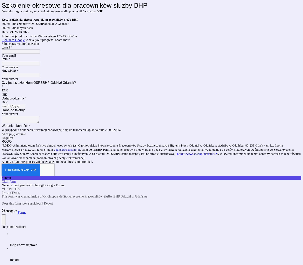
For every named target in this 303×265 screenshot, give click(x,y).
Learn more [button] (62, 40)
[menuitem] (155, 239)
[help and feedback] (4, 219)
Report (48, 203)
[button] (151, 178)
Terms (16, 192)
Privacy (7, 192)
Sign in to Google (13, 40)
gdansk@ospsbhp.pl (67, 149)
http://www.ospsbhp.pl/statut (195, 153)
